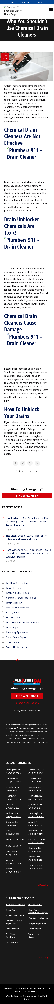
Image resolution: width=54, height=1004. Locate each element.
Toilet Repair (13, 642)
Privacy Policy (20, 710)
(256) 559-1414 (13, 781)
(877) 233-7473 (36, 781)
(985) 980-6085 (13, 863)
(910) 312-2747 (36, 807)
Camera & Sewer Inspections (21, 597)
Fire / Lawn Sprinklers (17, 607)
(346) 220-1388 (36, 842)
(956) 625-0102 (36, 860)
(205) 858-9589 (13, 773)
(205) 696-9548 (13, 790)
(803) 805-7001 (36, 825)
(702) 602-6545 (36, 799)
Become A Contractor (26, 702)
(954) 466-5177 (13, 845)
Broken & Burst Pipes (17, 592)
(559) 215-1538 (13, 799)
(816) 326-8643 (36, 773)
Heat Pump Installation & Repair (23, 622)
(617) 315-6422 (13, 872)
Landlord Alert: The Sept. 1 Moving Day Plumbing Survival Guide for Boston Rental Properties (27, 522)
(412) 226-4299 (36, 816)
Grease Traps (13, 617)
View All (42, 884)
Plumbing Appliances (17, 632)
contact (40, 2)
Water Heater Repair (17, 646)
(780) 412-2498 (36, 868)
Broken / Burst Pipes (15, 915)
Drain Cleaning (14, 602)
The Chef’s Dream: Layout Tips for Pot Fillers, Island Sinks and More (27, 538)
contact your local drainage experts (22, 432)
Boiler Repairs (13, 588)
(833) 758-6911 (13, 854)
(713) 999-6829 (36, 851)
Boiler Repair (12, 910)
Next (31, 471)
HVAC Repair (12, 627)
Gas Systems (12, 612)
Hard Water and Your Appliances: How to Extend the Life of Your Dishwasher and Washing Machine (28, 553)
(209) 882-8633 (13, 807)
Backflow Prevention (17, 583)
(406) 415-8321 (36, 790)
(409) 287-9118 (36, 833)
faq (12, 2)
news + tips (25, 2)
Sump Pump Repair (16, 637)
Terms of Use (34, 710)
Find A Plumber (27, 495)
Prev (22, 471)
